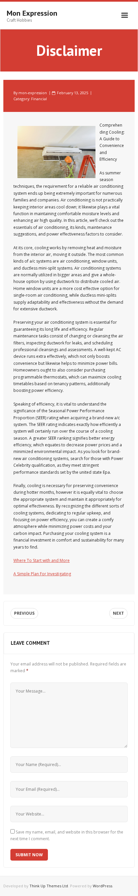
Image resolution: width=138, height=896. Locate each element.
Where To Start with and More (41, 560)
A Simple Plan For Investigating (42, 574)
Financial (39, 98)
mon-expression (32, 92)
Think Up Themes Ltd (48, 885)
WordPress (102, 885)
